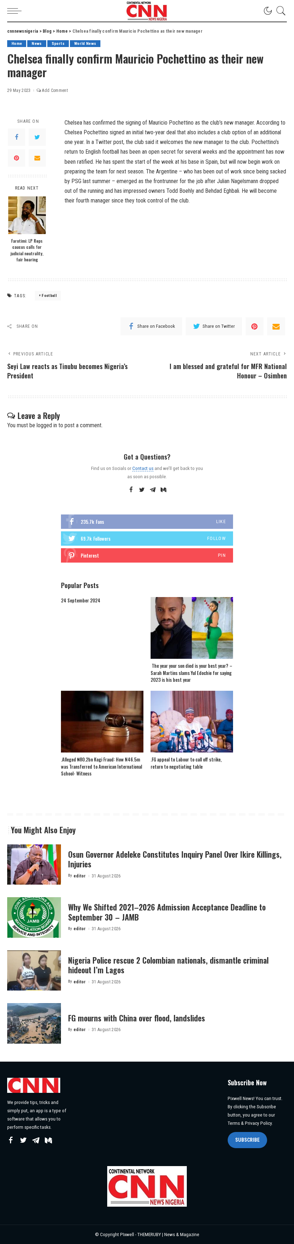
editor (80, 876)
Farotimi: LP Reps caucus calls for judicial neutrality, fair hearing (26, 250)
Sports (58, 43)
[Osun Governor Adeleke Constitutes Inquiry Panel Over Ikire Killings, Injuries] (34, 864)
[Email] (37, 158)
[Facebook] (16, 137)
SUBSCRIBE (247, 1140)
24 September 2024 (80, 600)
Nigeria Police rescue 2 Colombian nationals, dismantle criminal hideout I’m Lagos (168, 965)
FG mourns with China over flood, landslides (136, 1018)
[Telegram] (152, 490)
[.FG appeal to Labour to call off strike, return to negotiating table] (192, 722)
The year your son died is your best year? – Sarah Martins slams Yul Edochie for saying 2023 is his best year (191, 672)
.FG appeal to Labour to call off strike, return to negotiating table (186, 763)
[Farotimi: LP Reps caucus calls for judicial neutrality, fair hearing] (27, 215)
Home (16, 43)
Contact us (142, 468)
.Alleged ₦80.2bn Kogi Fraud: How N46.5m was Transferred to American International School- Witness (101, 766)
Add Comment (55, 90)
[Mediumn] (163, 490)
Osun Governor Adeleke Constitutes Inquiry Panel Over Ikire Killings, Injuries (174, 859)
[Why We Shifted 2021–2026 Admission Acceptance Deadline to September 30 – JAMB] (34, 917)
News (37, 43)
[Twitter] (37, 137)
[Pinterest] (16, 158)
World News (85, 43)
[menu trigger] (16, 11)
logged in (47, 425)
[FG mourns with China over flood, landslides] (34, 1023)
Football (49, 295)
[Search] (279, 11)
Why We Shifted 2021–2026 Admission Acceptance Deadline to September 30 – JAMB (167, 912)
